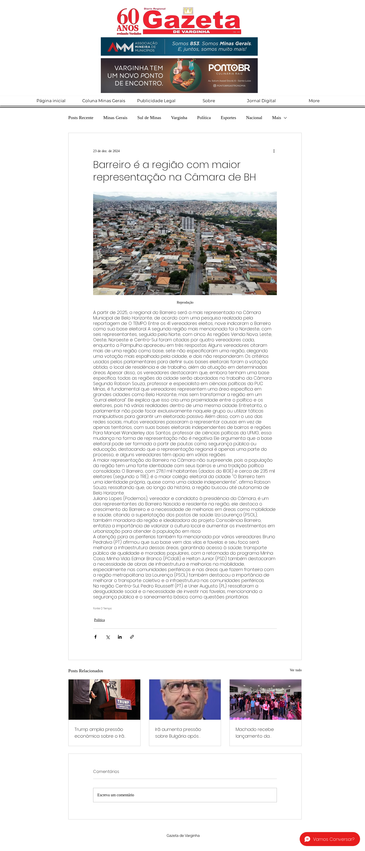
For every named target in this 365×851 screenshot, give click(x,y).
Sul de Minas (149, 117)
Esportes (228, 117)
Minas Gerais (115, 117)
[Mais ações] (274, 151)
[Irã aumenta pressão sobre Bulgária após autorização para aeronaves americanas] (185, 699)
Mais (276, 117)
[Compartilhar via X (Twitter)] (107, 636)
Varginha (179, 117)
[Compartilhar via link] (132, 636)
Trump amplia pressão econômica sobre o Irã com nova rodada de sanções (99, 732)
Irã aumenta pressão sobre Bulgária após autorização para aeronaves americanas (180, 732)
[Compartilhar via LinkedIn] (119, 636)
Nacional (254, 117)
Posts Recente (80, 117)
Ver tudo (296, 670)
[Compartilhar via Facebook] (95, 636)
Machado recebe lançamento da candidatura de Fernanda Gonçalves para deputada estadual (265, 732)
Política (204, 117)
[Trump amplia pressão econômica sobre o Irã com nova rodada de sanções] (104, 699)
